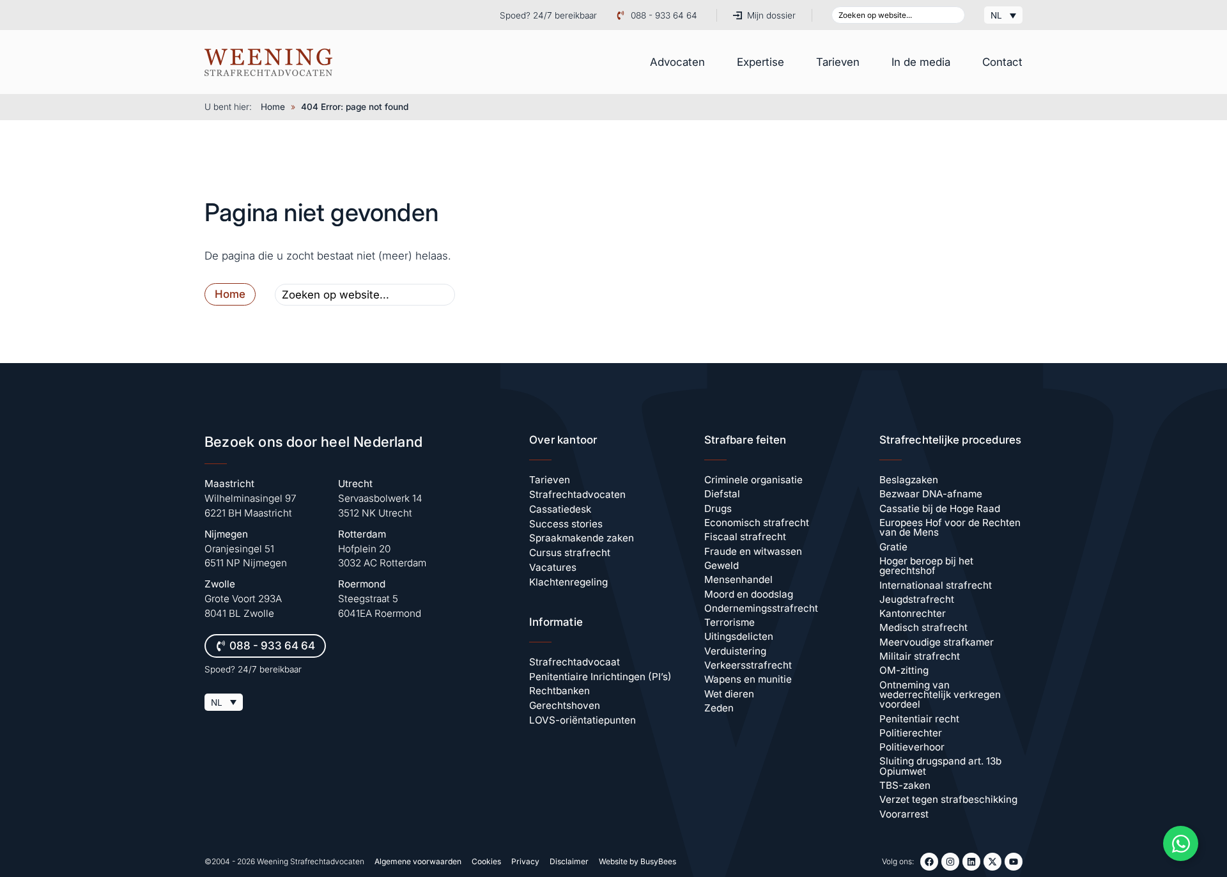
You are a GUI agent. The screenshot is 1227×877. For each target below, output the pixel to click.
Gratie (893, 547)
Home (273, 107)
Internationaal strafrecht (935, 585)
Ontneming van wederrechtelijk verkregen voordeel (940, 695)
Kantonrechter (912, 613)
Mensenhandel (738, 579)
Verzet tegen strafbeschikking (948, 799)
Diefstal (722, 494)
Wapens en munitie (748, 679)
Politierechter (910, 733)
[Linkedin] (971, 862)
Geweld (721, 565)
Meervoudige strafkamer (936, 642)
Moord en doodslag (748, 594)
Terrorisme (729, 622)
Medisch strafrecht (923, 627)
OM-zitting (904, 670)
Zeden (719, 708)
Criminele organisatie (753, 480)
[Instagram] (950, 862)
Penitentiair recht (919, 719)
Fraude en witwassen (753, 551)
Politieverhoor (912, 747)
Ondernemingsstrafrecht (761, 608)
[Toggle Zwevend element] (1180, 843)
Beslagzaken (908, 480)
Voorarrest (904, 814)
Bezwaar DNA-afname (930, 494)
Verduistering (735, 651)
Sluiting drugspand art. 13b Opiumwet (940, 766)
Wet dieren (729, 694)
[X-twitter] (992, 862)
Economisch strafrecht (756, 522)
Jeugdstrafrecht (916, 599)
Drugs (718, 508)
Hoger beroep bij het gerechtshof (926, 566)
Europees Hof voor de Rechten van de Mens (950, 527)
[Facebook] (929, 862)
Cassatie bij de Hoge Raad (939, 508)
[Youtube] (1013, 862)
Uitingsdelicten (738, 636)
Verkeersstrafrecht (748, 665)
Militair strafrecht (919, 656)
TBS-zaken (904, 785)
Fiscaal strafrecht (745, 537)
